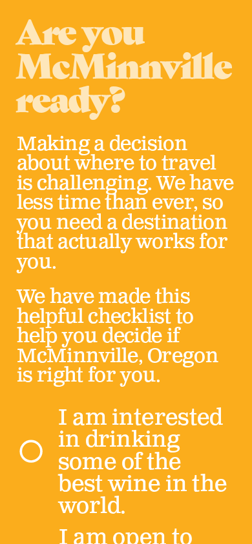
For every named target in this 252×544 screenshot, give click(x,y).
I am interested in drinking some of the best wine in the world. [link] (144, 462)
